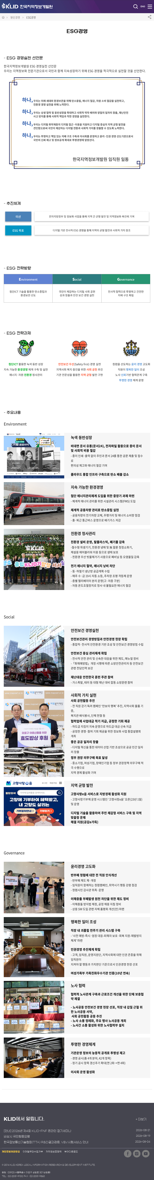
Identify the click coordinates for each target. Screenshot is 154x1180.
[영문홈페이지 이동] (142, 6)
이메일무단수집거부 (33, 1151)
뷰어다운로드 (71, 1151)
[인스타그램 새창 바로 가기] (136, 1153)
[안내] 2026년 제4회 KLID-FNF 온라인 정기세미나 (37, 1130)
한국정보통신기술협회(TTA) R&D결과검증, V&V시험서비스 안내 (46, 1142)
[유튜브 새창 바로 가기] (145, 1153)
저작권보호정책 (54, 1151)
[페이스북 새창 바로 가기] (127, 1153)
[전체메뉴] (150, 6)
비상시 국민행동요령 (17, 1136)
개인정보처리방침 (11, 1151)
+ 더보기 (141, 1119)
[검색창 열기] (135, 6)
